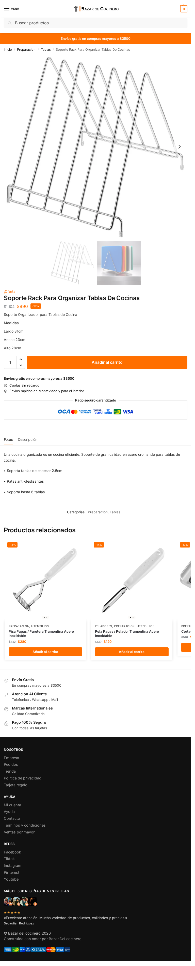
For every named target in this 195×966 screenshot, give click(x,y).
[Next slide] (179, 146)
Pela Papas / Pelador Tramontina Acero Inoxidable (127, 633)
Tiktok (9, 858)
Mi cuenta (12, 805)
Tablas (46, 49)
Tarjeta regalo (15, 785)
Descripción (27, 439)
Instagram (12, 865)
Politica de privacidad (22, 778)
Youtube (11, 879)
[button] (183, 8)
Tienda (10, 771)
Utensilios (40, 626)
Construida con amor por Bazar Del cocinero (43, 939)
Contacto (12, 818)
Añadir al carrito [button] (45, 652)
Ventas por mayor (19, 832)
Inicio (8, 49)
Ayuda (9, 811)
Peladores (103, 626)
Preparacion (26, 49)
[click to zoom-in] (95, 146)
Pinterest (11, 872)
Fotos (8, 439)
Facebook (12, 852)
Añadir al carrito (107, 362)
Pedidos (11, 764)
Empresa (11, 758)
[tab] (8, 439)
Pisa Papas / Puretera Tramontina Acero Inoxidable (41, 633)
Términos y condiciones (25, 825)
